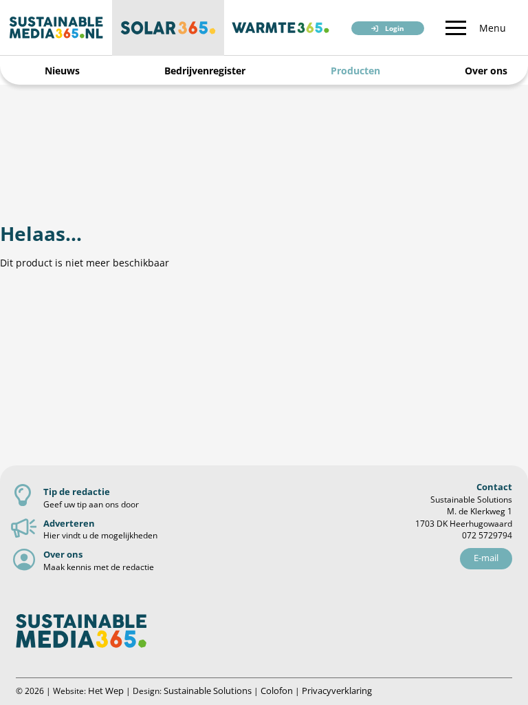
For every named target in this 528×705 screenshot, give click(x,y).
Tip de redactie (76, 491)
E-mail (486, 557)
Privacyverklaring (337, 690)
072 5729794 (487, 535)
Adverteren (69, 523)
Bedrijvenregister (204, 70)
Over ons (486, 70)
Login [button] (394, 28)
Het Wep (106, 690)
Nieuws (62, 70)
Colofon (277, 690)
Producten (355, 70)
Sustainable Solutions (208, 690)
